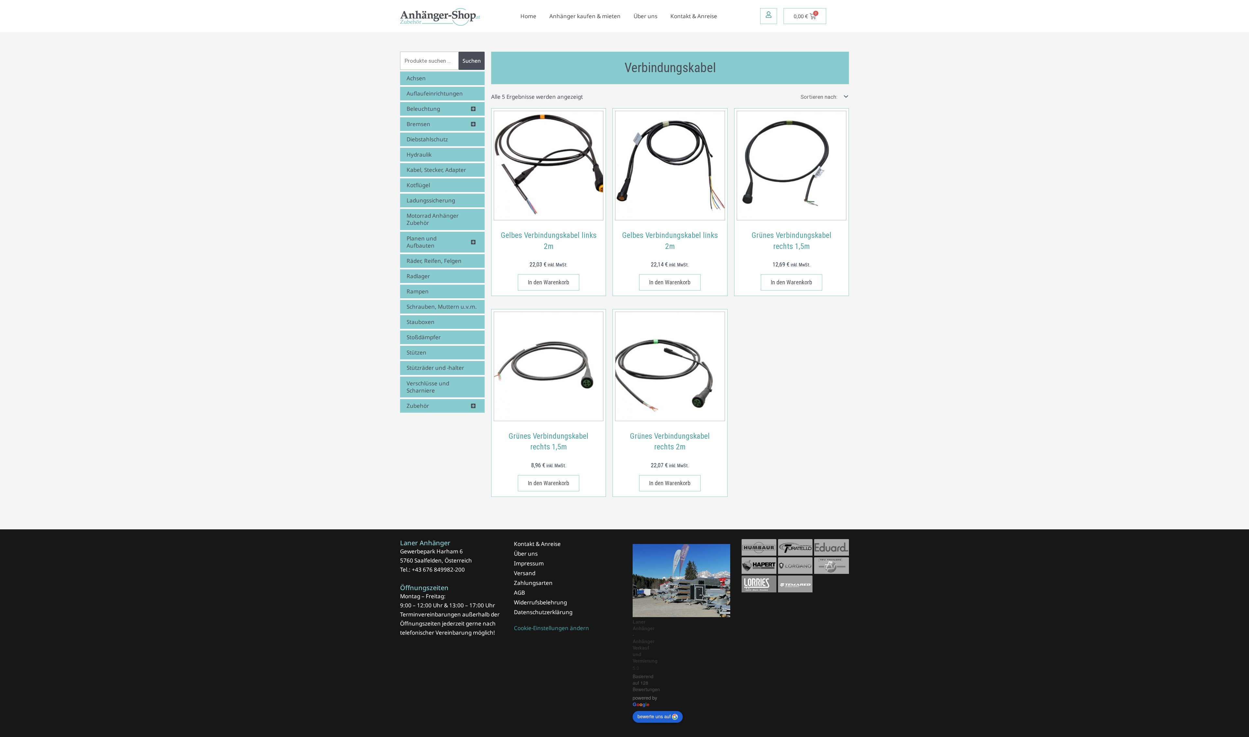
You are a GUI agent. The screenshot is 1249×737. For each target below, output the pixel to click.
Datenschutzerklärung (543, 612)
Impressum (529, 563)
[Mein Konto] (768, 14)
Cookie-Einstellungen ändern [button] (551, 628)
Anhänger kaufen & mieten (585, 16)
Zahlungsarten (533, 583)
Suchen (472, 60)
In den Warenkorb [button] (548, 282)
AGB (519, 592)
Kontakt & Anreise (693, 16)
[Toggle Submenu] (473, 109)
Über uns (645, 16)
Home (528, 16)
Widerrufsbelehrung (540, 602)
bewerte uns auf (654, 716)
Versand (524, 573)
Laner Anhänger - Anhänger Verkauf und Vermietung (645, 641)
